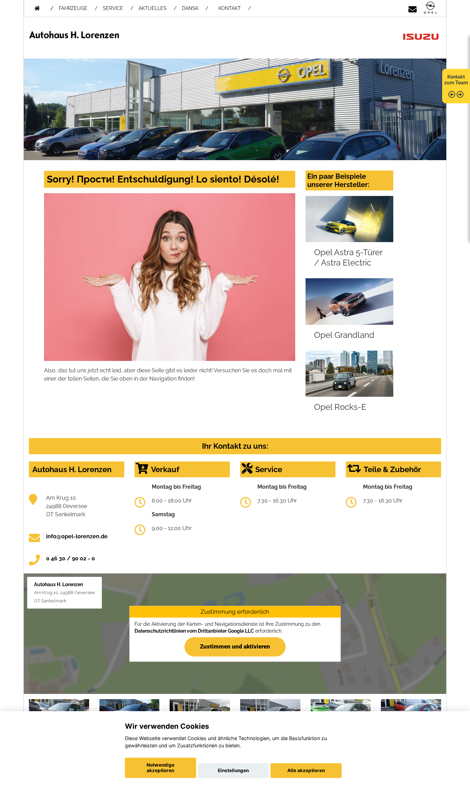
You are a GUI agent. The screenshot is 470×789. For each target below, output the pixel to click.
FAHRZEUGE (73, 8)
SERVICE (113, 8)
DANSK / (195, 8)
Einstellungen (233, 770)
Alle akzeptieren (306, 770)
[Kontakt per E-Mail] (412, 8)
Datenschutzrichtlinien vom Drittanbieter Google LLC (194, 631)
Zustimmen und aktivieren (235, 646)
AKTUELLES (153, 8)
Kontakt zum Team (456, 79)
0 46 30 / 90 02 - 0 (70, 558)
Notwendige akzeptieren (160, 767)
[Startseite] (430, 8)
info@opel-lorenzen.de (77, 536)
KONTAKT (229, 8)
